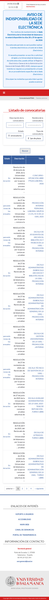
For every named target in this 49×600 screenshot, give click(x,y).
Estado (21, 131)
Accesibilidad (24, 519)
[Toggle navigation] (3, 92)
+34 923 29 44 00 (25, 557)
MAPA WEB (24, 525)
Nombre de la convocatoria (37, 119)
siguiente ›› (39, 488)
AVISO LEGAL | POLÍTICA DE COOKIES (24, 588)
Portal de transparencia (24, 535)
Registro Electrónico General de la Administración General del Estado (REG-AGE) (23, 63)
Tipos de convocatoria (37, 132)
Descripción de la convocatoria (17, 119)
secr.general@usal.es (24, 561)
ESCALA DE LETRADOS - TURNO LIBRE (38, 435)
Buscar (25, 150)
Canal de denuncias (24, 530)
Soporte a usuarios (24, 514)
